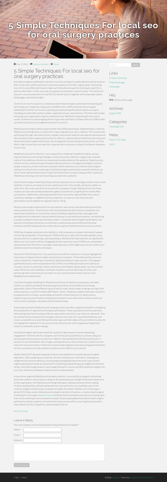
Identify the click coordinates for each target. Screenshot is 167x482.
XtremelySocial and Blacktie (141, 477)
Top (16, 477)
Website (18, 440)
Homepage (114, 86)
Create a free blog (118, 78)
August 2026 (115, 113)
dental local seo (46, 395)
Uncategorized (116, 126)
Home (56, 64)
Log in (112, 144)
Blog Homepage (117, 82)
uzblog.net (116, 477)
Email (17, 434)
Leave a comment (40, 64)
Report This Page (21, 411)
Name (17, 429)
